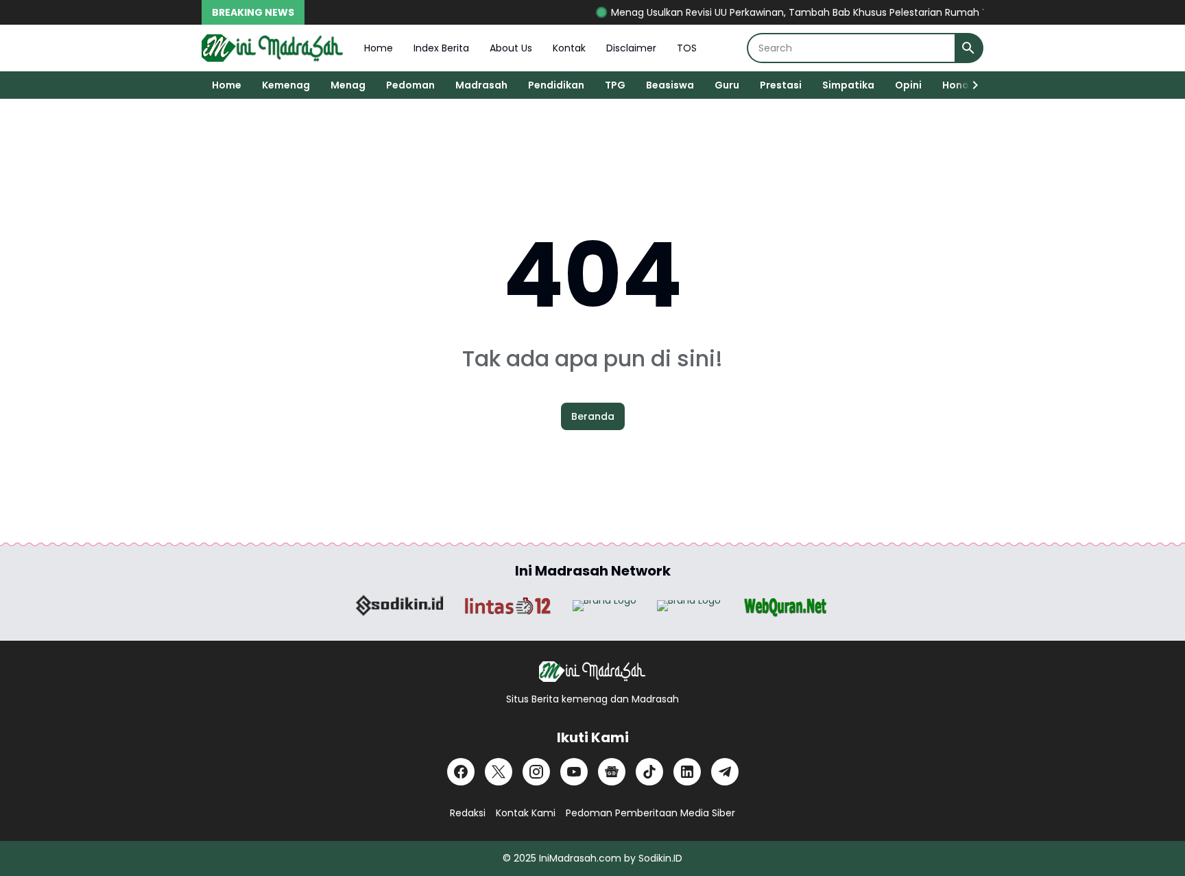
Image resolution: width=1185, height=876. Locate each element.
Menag (348, 85)
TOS (687, 48)
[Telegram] (725, 771)
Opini (908, 85)
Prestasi (781, 85)
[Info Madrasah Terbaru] (273, 48)
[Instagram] (536, 771)
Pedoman (410, 85)
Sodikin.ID (660, 858)
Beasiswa (670, 85)
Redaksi (468, 813)
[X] (498, 771)
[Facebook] (461, 771)
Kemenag (286, 85)
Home (378, 48)
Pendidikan (556, 85)
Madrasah (481, 85)
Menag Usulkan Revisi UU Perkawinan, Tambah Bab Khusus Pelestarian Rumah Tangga (802, 12)
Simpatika (848, 85)
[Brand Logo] (400, 605)
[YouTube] (574, 771)
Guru (727, 85)
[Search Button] (968, 48)
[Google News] (611, 771)
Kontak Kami (525, 813)
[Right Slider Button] (969, 85)
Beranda (592, 416)
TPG (615, 85)
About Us (511, 48)
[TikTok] (649, 771)
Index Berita (441, 48)
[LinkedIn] (687, 771)
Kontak (569, 48)
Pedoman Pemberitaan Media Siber (650, 813)
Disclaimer (631, 48)
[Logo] (592, 671)
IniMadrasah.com (580, 858)
